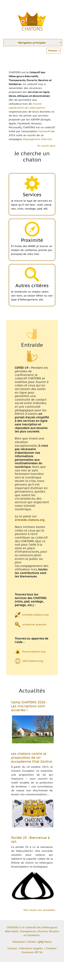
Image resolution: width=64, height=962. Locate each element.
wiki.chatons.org (32, 660)
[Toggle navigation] (56, 4)
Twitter (31, 941)
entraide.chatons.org (29, 520)
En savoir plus (46, 145)
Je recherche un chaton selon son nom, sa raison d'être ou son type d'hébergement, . (32, 295)
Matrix (45, 941)
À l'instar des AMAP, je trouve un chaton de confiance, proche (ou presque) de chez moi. (31, 250)
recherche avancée (34, 624)
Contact (12, 948)
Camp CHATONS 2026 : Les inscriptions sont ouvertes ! (29, 706)
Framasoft (44, 131)
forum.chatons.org (33, 651)
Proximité (32, 240)
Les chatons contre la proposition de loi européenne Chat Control (31, 758)
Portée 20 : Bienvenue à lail (30, 840)
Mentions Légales (31, 948)
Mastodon (18, 941)
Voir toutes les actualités (39, 910)
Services (32, 194)
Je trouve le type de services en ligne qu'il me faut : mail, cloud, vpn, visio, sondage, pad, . (31, 204)
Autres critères (32, 285)
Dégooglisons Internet (37, 139)
